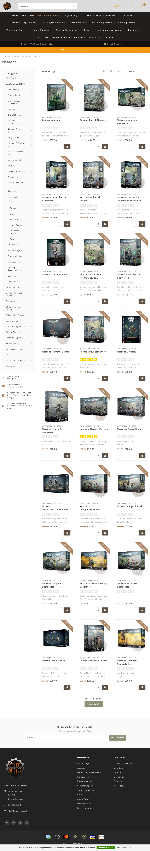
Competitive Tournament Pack (68, 37)
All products (119, 786)
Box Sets (13, 89)
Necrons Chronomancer (55, 274)
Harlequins (14, 262)
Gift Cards (42, 37)
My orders (118, 768)
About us (81, 768)
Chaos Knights (15, 256)
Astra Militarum (16, 115)
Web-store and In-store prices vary (75, 50)
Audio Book (14, 281)
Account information (123, 763)
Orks (11, 166)
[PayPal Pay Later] (83, 837)
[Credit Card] (48, 837)
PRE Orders (28, 15)
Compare (118, 781)
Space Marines (16, 95)
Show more (92, 704)
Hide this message (106, 848)
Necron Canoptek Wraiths (131, 506)
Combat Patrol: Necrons (93, 120)
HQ (11, 202)
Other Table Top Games (22, 22)
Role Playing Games (52, 22)
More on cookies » (123, 848)
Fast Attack (15, 219)
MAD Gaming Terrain (101, 22)
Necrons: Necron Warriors (94, 429)
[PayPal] (75, 837)
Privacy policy (83, 777)
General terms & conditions (89, 772)
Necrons (13, 197)
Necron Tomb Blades (53, 660)
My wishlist (118, 777)
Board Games (76, 22)
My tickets (118, 772)
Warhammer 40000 (48, 15)
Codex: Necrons (51, 120)
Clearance (132, 30)
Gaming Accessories (66, 30)
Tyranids (13, 177)
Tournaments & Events (108, 30)
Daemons (14, 109)
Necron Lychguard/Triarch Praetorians (90, 509)
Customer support (85, 786)
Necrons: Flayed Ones (129, 429)
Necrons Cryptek (126, 351)
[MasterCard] (66, 837)
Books (86, 30)
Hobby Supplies (41, 30)
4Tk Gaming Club (84, 763)
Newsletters (95, 37)
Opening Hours (84, 803)
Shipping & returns (85, 790)
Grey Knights (15, 137)
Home (15, 15)
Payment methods (85, 781)
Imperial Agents (16, 160)
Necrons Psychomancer (93, 351)
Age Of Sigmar (73, 15)
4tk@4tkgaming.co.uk (17, 811)
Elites (12, 214)
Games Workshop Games (101, 15)
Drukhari (13, 245)
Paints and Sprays (16, 30)
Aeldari (12, 191)
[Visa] (92, 837)
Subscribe (119, 737)
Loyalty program (84, 808)
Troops (13, 208)
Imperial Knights (16, 250)
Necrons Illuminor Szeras (55, 351)
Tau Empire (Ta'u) (17, 171)
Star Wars (126, 15)
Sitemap (81, 795)
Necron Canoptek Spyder (93, 660)
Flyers (12, 239)
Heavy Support (16, 225)
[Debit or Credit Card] (57, 837)
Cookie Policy (83, 799)
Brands (109, 37)
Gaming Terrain (126, 22)
